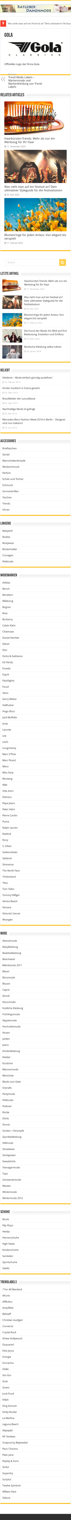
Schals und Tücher (12, 479)
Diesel (5, 643)
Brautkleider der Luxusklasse (18, 398)
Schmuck (7, 485)
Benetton (7, 594)
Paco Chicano (10, 1448)
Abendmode (9, 940)
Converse (7, 1326)
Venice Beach (10, 901)
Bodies (6, 536)
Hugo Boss (8, 711)
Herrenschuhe (10, 1237)
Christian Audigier (12, 1320)
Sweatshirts (9, 1161)
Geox (5, 692)
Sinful (5, 1467)
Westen (6, 1185)
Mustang (7, 778)
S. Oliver (7, 846)
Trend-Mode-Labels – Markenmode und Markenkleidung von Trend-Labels (25, 80)
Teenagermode (11, 1167)
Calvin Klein (9, 625)
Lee (4, 735)
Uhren (6, 509)
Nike (4, 784)
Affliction (7, 1301)
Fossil (5, 686)
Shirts (5, 1118)
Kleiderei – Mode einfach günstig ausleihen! (27, 377)
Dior (4, 650)
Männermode (10, 1069)
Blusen (6, 983)
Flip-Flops (7, 1225)
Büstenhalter (9, 549)
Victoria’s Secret (11, 913)
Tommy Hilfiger (11, 895)
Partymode (8, 1093)
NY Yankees (8, 1436)
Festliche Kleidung (12, 1008)
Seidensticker (10, 852)
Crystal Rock (9, 1332)
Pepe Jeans (8, 803)
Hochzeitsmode (11, 1026)
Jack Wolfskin (9, 717)
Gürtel (5, 454)
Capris (6, 989)
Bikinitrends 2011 (12, 965)
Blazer (5, 971)
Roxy (5, 839)
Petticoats (7, 561)
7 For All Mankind (12, 1289)
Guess (5, 1387)
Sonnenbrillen (10, 491)
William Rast (9, 1491)
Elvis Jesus (8, 1350)
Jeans (5, 1044)
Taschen (7, 497)
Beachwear (8, 959)
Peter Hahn (8, 809)
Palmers (7, 797)
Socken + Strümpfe (13, 1130)
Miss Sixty (7, 772)
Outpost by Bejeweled (15, 1442)
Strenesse (8, 864)
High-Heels (8, 1243)
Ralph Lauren (10, 827)
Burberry (7, 619)
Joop (5, 723)
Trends (6, 503)
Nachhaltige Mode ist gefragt (18, 409)
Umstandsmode (11, 1179)
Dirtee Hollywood (12, 1338)
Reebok (6, 833)
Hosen (6, 1032)
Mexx (5, 766)
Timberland (9, 876)
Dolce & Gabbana (12, 656)
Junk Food (8, 1393)
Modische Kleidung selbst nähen (43, 346)
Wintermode (9, 1192)
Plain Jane (8, 1454)
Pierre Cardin (9, 815)
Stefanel (7, 858)
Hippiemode (9, 1020)
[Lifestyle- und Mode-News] (35, 8)
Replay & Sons (10, 1461)
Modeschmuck (10, 466)
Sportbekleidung (11, 1136)
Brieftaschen (9, 448)
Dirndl (5, 995)
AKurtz (6, 1295)
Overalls (7, 1087)
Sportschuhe (9, 1262)
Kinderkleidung (11, 1051)
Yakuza (6, 1497)
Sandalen (7, 1256)
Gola (5, 1381)
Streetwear (8, 1149)
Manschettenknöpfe (13, 460)
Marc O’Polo (9, 754)
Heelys (6, 1231)
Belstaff (6, 1313)
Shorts (6, 1124)
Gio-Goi (6, 1375)
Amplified (7, 1307)
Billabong (7, 601)
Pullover (7, 1106)
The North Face (11, 870)
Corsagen (7, 555)
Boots (5, 1219)
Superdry (7, 1473)
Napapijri (7, 1430)
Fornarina (8, 1362)
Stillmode (7, 1142)
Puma (5, 821)
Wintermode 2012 (12, 1198)
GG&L (5, 1369)
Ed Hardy (7, 662)
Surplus (6, 1479)
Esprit (5, 674)
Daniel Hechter (10, 637)
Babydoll (7, 530)
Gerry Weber (9, 699)
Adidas (6, 582)
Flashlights (8, 680)
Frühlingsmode (11, 1014)
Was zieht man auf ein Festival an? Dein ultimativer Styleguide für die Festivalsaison (33, 188)
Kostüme (7, 1063)
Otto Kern (8, 790)
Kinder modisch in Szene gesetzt (21, 388)
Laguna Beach (10, 1424)
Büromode (8, 977)
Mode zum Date (11, 1081)
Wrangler (7, 919)
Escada (6, 668)
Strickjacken (9, 1155)
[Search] (62, 262)
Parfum (6, 472)
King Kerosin (9, 1405)
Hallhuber (8, 705)
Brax (5, 613)
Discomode (9, 1002)
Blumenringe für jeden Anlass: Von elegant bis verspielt (37, 23)
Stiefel (5, 1268)
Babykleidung (10, 946)
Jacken (6, 1038)
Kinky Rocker (9, 1411)
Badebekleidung (11, 953)
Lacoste (6, 729)
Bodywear (8, 543)
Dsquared (8, 1344)
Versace (6, 907)
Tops (5, 1173)
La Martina (8, 1418)
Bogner (6, 607)
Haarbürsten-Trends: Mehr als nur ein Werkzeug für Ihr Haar (29, 140)
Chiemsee (8, 631)
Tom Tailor (8, 888)
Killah (5, 1399)
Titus (5, 882)
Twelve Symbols (11, 1485)
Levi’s (5, 741)
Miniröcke (8, 1075)
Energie (6, 1356)
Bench (6, 588)
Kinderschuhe (10, 1249)
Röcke (5, 1112)
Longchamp (9, 748)
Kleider (6, 1057)
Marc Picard (9, 760)
